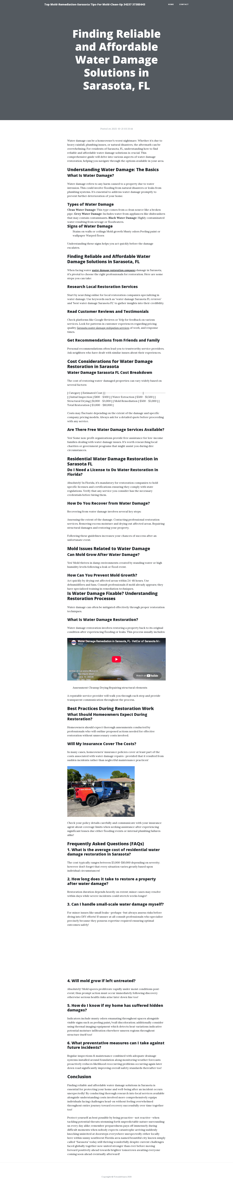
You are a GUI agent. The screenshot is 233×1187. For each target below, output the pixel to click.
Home (171, 4)
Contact (184, 4)
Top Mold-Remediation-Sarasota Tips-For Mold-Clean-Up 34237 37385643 (94, 4)
